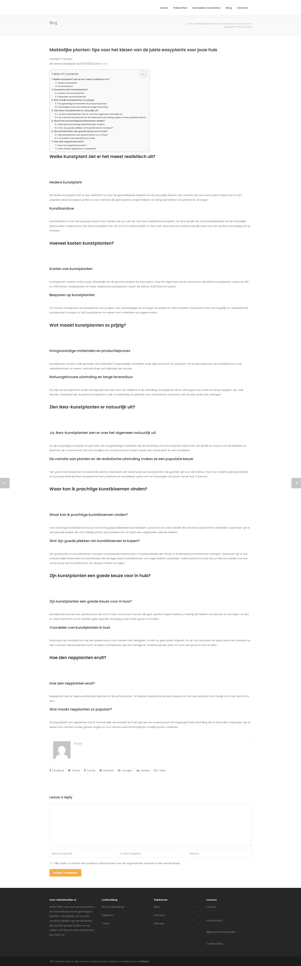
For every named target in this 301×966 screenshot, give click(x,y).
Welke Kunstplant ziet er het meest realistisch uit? (81, 79)
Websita (144, 961)
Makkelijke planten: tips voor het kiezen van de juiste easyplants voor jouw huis (133, 50)
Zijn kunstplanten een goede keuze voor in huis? (81, 131)
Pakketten (180, 8)
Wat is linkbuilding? (113, 907)
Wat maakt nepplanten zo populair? (77, 148)
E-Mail (161, 770)
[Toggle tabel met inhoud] (142, 74)
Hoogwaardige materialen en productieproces (82, 103)
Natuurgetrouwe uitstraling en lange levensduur (83, 107)
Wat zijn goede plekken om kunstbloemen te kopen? (86, 127)
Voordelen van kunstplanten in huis (77, 138)
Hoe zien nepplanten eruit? (69, 141)
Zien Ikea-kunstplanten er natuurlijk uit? (76, 110)
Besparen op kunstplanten (72, 96)
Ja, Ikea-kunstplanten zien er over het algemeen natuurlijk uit (90, 114)
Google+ (127, 770)
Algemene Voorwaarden (221, 932)
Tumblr (91, 770)
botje (104, 63)
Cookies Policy (214, 943)
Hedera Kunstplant (67, 82)
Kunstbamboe (65, 86)
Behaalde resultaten (207, 8)
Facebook (58, 770)
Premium (159, 915)
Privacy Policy (214, 920)
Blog (229, 8)
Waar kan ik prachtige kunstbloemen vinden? (79, 120)
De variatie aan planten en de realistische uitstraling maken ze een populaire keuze (102, 117)
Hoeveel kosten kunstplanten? (71, 89)
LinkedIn (145, 770)
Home (164, 8)
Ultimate (159, 923)
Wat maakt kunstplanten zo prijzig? (74, 100)
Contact (242, 8)
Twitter (75, 770)
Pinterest (108, 770)
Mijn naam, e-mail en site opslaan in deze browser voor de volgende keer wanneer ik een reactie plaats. (118, 863)
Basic (157, 907)
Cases (105, 923)
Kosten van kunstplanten (71, 93)
